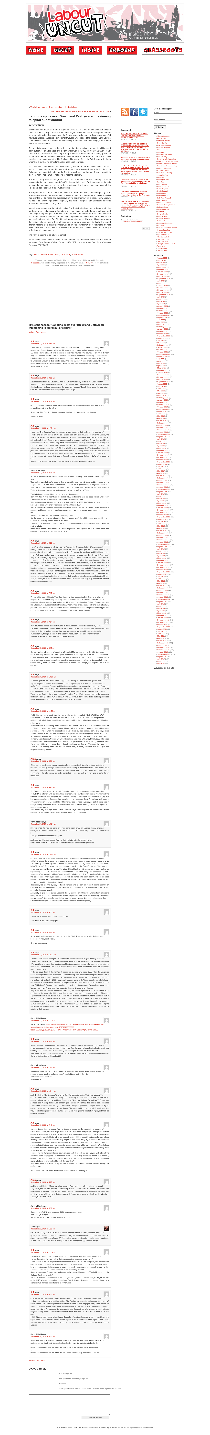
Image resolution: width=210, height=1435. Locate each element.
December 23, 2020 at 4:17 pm (43, 1294)
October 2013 (162, 569)
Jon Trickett (65, 254)
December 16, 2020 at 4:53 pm (43, 912)
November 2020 (163, 377)
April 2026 (161, 265)
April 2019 (161, 418)
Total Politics (162, 251)
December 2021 (163, 350)
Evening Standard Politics (167, 163)
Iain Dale (160, 182)
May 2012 (161, 608)
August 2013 (162, 574)
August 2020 (162, 384)
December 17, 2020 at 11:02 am (43, 1020)
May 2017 (161, 471)
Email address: (159, 119)
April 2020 (161, 393)
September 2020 (163, 382)
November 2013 (163, 567)
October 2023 (162, 313)
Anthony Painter (163, 141)
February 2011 (162, 643)
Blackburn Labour (164, 145)
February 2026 (162, 269)
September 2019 (163, 409)
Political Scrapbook (164, 221)
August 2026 (162, 258)
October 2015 (162, 514)
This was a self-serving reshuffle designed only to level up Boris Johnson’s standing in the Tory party (135, 193)
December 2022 (163, 331)
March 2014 (161, 558)
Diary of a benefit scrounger (167, 161)
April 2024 (161, 304)
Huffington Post (163, 180)
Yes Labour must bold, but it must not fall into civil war (54, 107)
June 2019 (161, 414)
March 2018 (161, 448)
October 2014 (162, 542)
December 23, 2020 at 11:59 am (43, 1252)
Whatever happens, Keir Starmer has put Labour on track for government (135, 158)
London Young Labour (166, 205)
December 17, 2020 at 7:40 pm (43, 1067)
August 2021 (162, 356)
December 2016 (163, 482)
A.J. (32, 341)
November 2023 (163, 311)
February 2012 (162, 615)
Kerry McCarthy (163, 186)
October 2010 (162, 652)
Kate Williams (162, 184)
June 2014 (161, 551)
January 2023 (162, 329)
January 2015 (162, 535)
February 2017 (162, 478)
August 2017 (162, 464)
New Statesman (163, 209)
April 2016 (161, 501)
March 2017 (161, 476)
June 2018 (161, 441)
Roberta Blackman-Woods (167, 228)
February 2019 (162, 423)
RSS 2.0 (88, 263)
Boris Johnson (40, 254)
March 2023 (161, 324)
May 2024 (161, 301)
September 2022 (163, 336)
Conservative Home (164, 154)
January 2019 (162, 425)
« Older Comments (37, 332)
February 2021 (162, 370)
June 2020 (161, 388)
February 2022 (162, 345)
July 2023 (161, 320)
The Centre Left (163, 237)
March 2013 (161, 586)
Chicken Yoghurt (163, 147)
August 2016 (162, 492)
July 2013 (161, 576)
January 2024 (162, 306)
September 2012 (163, 599)
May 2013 (161, 581)
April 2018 (161, 446)
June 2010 (161, 661)
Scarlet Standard (163, 230)
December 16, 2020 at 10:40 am (43, 854)
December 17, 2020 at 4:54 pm (43, 1041)
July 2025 (161, 281)
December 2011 (163, 620)
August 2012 (162, 602)
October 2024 (162, 292)
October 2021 (162, 352)
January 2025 (162, 285)
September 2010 (163, 654)
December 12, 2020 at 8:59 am (43, 344)
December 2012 (163, 592)
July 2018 (161, 439)
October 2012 (162, 597)
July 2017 (161, 466)
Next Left (160, 212)
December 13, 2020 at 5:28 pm (43, 401)
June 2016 (161, 496)
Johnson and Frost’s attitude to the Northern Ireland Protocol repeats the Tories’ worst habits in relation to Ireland (135, 182)
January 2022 (162, 347)
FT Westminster (163, 170)
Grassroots (35, 263)
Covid (56, 254)
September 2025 (163, 279)
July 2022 (161, 340)
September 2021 (163, 354)
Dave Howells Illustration (166, 159)
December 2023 (163, 308)
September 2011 (163, 627)
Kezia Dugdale (162, 191)
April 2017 (161, 473)
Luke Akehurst (162, 207)
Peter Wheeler (162, 214)
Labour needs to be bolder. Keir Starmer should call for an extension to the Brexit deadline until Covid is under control (135, 147)
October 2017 (162, 459)
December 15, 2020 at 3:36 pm (43, 761)
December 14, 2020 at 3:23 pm (43, 543)
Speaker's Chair (163, 234)
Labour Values (162, 196)
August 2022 (162, 338)
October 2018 (162, 432)
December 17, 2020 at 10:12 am (43, 955)
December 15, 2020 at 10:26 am (43, 677)
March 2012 (161, 613)
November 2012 (163, 595)
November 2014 (163, 540)
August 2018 (162, 437)
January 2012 (162, 618)
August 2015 (162, 519)
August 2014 (162, 547)
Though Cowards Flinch (166, 244)
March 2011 (161, 640)
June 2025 (161, 283)
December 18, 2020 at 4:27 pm (43, 1182)
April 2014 (161, 556)
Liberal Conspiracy (164, 202)
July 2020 (161, 386)
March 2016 (161, 503)
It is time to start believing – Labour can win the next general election (134, 135)
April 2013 (161, 583)
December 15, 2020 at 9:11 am (43, 648)
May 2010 (161, 663)
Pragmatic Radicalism (165, 223)
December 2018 (163, 427)
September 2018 (163, 434)
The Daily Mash (163, 241)
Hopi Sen (160, 177)
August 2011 (162, 629)
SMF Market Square (164, 232)
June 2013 (161, 579)
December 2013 (163, 565)
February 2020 (162, 398)
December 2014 (163, 537)
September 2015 (163, 517)
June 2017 (161, 469)
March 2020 (161, 395)
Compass (160, 152)
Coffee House (162, 150)
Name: (156, 112)
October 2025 (162, 276)
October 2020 (162, 379)
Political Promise (163, 218)
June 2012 (161, 606)
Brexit (50, 254)
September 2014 (163, 544)
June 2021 (161, 361)
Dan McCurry (162, 157)
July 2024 (161, 297)
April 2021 (161, 366)
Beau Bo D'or (162, 143)
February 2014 (162, 560)
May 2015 (161, 526)
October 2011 (162, 624)
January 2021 (162, 372)
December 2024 (163, 288)
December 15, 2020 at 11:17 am (43, 711)
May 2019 (161, 416)
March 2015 (161, 531)
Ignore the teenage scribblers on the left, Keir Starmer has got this (80, 111)
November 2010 (163, 650)
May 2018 (161, 443)
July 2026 (161, 260)
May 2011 (161, 636)
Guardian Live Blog (164, 173)
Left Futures (162, 200)
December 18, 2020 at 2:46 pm (43, 1125)
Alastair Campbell (163, 136)
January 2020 (162, 400)
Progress (160, 225)
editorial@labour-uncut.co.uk (131, 222)
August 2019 (162, 411)
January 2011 (162, 645)
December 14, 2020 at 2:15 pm (43, 473)
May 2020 (161, 391)
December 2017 (163, 455)
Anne (33, 759)
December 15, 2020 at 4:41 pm (43, 787)
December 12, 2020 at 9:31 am (43, 378)
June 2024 (161, 299)
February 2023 (162, 327)
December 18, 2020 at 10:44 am (43, 1091)
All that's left (161, 138)
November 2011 (163, 622)
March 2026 (161, 267)
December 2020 (163, 375)
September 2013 (163, 572)
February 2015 (162, 533)
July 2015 (161, 521)
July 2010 (161, 659)
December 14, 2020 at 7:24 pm (43, 622)
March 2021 (161, 368)
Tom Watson (162, 248)
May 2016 (161, 498)
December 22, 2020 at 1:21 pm (43, 1229)
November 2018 (163, 430)
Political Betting (163, 216)
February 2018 (162, 450)
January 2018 (162, 453)
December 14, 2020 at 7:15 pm (43, 593)
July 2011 (161, 631)
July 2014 (161, 549)
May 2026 (161, 262)
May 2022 (161, 343)
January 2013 (162, 590)
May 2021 (161, 363)
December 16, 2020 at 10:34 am (43, 824)
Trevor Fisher (77, 254)
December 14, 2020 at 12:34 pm (43, 428)
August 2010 (162, 657)
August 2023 (162, 317)
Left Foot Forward (164, 198)
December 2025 (163, 274)
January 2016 (162, 508)
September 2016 (163, 489)
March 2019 (161, 421)
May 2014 (161, 553)
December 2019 (163, 402)
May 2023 (161, 322)
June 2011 (161, 634)
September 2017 (163, 462)
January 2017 (162, 480)
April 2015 (161, 528)
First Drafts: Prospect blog (167, 166)
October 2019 (162, 407)
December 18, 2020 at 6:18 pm (43, 1208)
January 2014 (162, 563)
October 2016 (162, 487)
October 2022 (162, 333)
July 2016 (161, 494)
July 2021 (161, 359)
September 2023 (163, 315)
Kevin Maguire (162, 189)
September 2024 (163, 295)
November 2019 (163, 405)
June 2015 (161, 524)
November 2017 (163, 457)
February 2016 (162, 505)
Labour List (161, 193)
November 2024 (163, 290)
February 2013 (162, 588)
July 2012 (161, 604)
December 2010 (163, 647)
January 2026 (162, 272)
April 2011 (161, 638)
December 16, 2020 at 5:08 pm (43, 932)
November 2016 (163, 485)
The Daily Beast (163, 239)
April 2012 (161, 611)
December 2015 (163, 510)
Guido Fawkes (162, 175)
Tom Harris (161, 246)
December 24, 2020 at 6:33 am (43, 1336)
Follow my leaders (164, 168)
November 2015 (163, 512)
